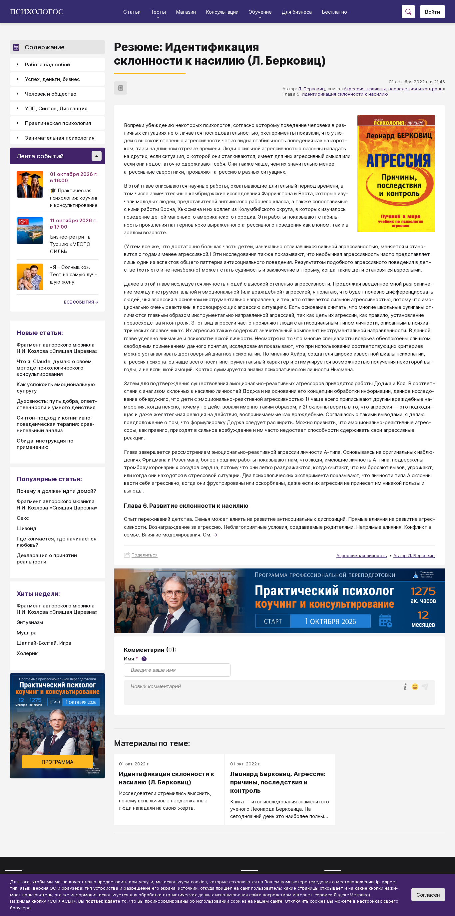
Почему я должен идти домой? (56, 491)
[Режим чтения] (120, 88)
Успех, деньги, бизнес (52, 79)
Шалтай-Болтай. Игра (44, 643)
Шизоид (27, 528)
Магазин (186, 12)
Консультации (222, 12)
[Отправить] (425, 686)
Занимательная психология (60, 138)
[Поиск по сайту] (408, 11)
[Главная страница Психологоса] (39, 11)
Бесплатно (334, 12)
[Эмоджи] (415, 687)
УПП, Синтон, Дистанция (56, 108)
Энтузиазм (30, 622)
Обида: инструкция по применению (45, 444)
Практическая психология (58, 123)
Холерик (27, 653)
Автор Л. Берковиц (414, 555)
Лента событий (40, 156)
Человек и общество (50, 94)
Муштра (27, 632)
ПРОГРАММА (58, 762)
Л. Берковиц (311, 88)
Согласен (428, 895)
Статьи (132, 12)
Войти (432, 12)
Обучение (260, 12)
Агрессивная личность (361, 555)
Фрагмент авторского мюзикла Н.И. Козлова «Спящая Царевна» (57, 348)
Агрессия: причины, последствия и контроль (393, 88)
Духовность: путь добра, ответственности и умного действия (57, 404)
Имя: (134, 658)
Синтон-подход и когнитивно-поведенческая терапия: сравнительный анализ (56, 424)
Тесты (158, 12)
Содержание (45, 47)
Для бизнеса (297, 12)
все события (79, 302)
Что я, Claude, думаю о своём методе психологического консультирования (54, 367)
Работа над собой (47, 64)
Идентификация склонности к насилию (345, 94)
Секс (23, 518)
